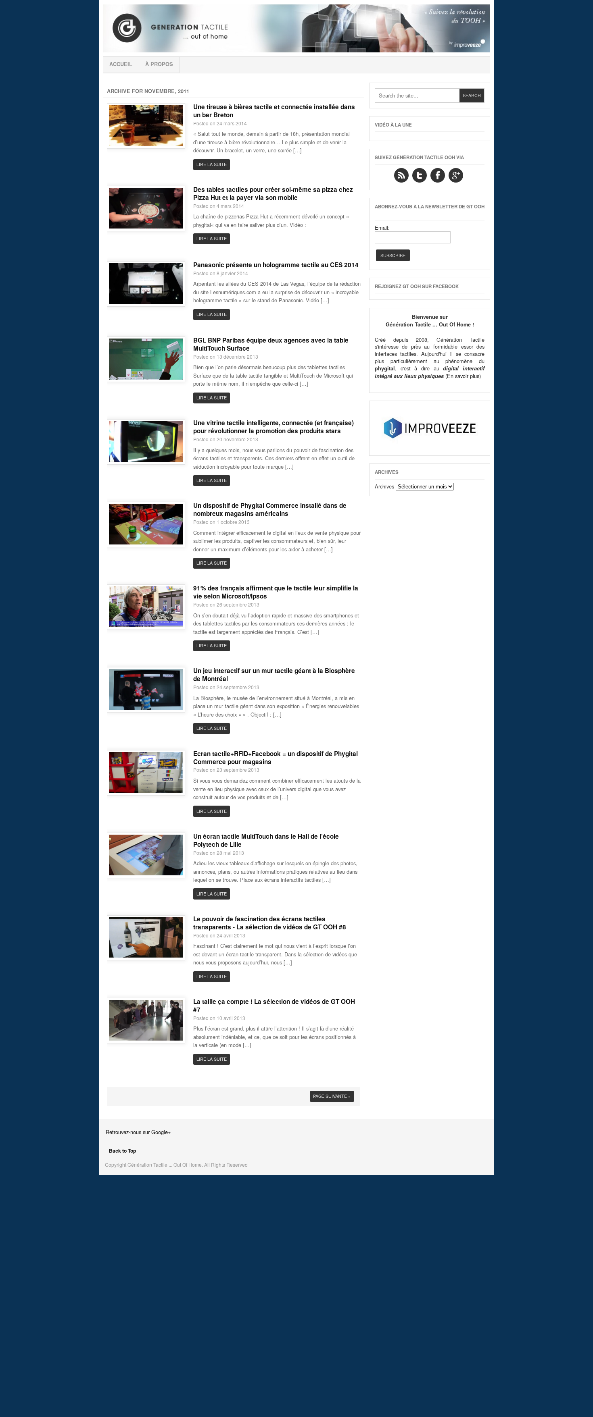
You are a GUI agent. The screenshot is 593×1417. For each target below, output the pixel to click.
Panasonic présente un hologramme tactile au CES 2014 (276, 264)
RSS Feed (401, 175)
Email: (382, 227)
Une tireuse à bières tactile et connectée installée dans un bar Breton (274, 110)
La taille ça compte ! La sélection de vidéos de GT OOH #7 (274, 1005)
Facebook (437, 175)
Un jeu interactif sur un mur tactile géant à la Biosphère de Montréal (274, 674)
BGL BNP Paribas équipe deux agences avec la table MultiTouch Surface (271, 344)
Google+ (456, 175)
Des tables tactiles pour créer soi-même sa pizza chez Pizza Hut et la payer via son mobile (273, 193)
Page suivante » (332, 1096)
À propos (159, 64)
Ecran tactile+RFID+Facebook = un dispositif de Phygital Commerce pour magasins (275, 757)
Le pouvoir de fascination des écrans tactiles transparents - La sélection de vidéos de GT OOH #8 (269, 922)
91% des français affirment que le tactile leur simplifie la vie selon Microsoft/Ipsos (275, 592)
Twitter (419, 175)
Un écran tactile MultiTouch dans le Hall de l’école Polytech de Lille (266, 840)
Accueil (120, 64)
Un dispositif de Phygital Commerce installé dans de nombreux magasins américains (270, 509)
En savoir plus (463, 376)
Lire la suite (211, 164)
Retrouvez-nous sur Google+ (138, 1132)
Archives (384, 486)
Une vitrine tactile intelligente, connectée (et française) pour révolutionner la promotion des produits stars (273, 426)
